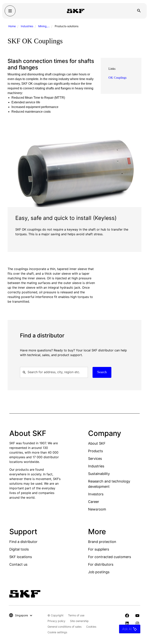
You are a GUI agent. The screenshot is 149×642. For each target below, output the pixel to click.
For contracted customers (109, 557)
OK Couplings (117, 77)
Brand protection (102, 542)
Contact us (18, 564)
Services (95, 458)
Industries (27, 26)
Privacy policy (56, 621)
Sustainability (99, 474)
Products (95, 451)
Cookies (91, 626)
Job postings (98, 572)
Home (12, 26)
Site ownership (79, 621)
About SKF (97, 443)
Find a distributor (23, 542)
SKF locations (20, 557)
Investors (95, 494)
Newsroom (97, 509)
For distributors (100, 564)
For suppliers (98, 549)
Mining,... (44, 26)
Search (102, 372)
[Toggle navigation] (10, 11)
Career (93, 502)
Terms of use (76, 615)
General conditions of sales (64, 626)
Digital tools (19, 549)
